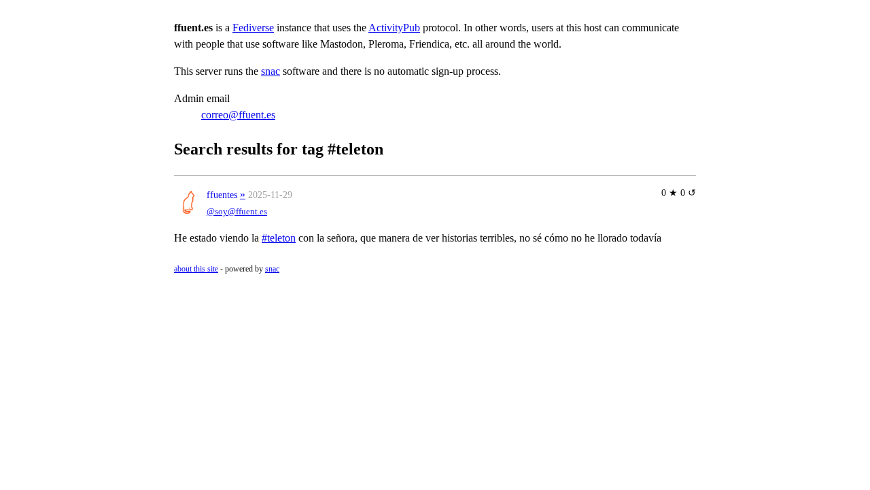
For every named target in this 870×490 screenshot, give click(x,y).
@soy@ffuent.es (237, 211)
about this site (196, 269)
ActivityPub (394, 27)
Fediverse (253, 27)
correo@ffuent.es (238, 114)
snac (270, 71)
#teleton (279, 238)
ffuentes (222, 194)
